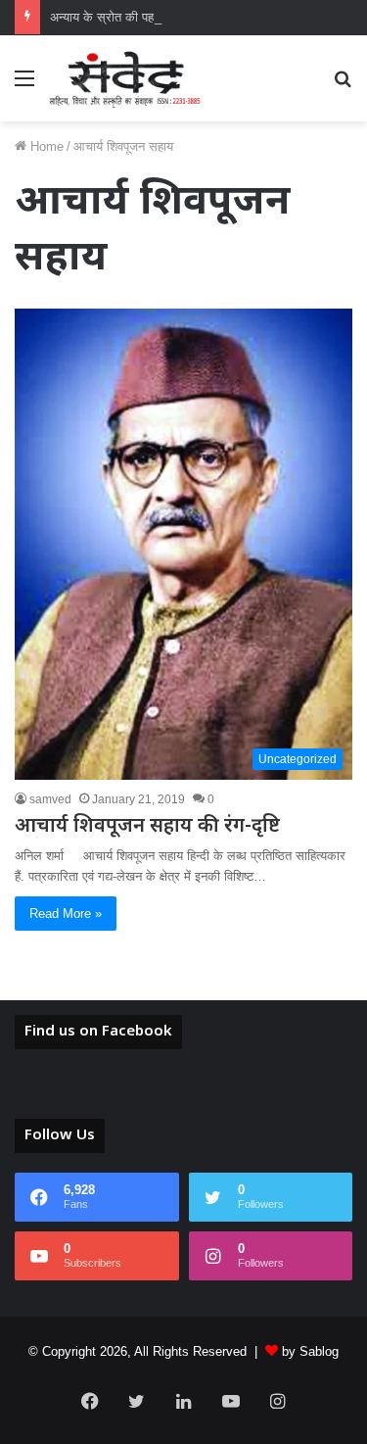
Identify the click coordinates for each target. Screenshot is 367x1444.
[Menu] (24, 86)
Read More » (65, 913)
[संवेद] (125, 78)
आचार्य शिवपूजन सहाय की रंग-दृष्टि (147, 827)
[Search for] (342, 86)
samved (50, 799)
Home (45, 146)
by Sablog (310, 1351)
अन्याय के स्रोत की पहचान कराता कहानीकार (152, 17)
